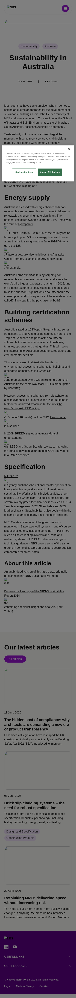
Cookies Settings (24, 172)
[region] (38, 163)
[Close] (69, 149)
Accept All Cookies (50, 172)
